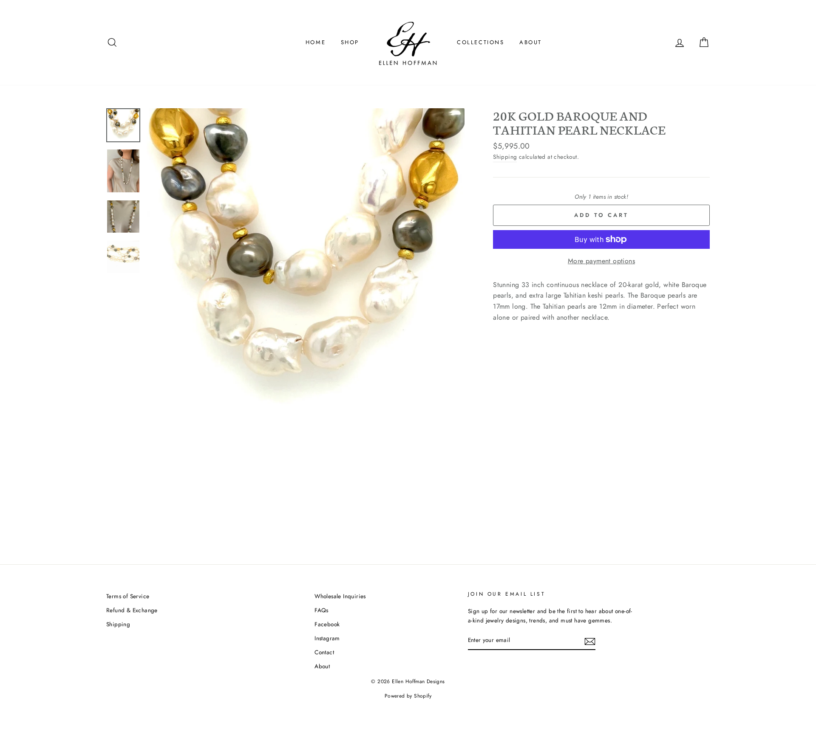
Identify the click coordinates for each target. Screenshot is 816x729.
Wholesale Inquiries (340, 596)
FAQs (321, 610)
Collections (480, 42)
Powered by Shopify (408, 696)
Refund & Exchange (132, 610)
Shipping (505, 156)
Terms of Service (127, 596)
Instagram (327, 638)
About (530, 42)
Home (316, 42)
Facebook (327, 624)
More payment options (601, 261)
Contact (324, 652)
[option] (306, 267)
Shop (350, 42)
